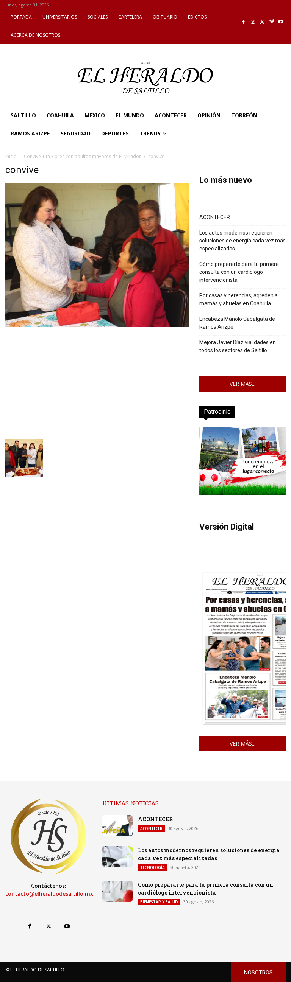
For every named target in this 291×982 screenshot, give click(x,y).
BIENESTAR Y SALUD (159, 901)
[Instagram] (253, 22)
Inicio (11, 156)
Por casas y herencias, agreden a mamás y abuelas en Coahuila (238, 299)
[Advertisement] (97, 382)
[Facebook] (244, 22)
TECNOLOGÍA (152, 867)
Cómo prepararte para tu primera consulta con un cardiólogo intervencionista (239, 272)
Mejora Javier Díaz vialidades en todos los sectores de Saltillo (237, 346)
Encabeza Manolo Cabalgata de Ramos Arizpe (237, 323)
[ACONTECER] (117, 825)
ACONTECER (214, 217)
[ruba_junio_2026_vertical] (242, 492)
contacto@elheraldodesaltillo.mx (49, 893)
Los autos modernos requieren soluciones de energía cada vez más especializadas (242, 241)
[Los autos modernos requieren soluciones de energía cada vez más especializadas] (117, 856)
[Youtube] (281, 22)
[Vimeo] (272, 22)
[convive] (97, 325)
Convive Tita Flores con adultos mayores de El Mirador (82, 156)
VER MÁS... (242, 383)
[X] (262, 22)
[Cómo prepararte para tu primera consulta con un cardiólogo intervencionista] (117, 891)
